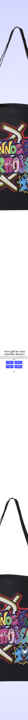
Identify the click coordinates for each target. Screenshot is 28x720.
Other (18, 366)
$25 (9, 366)
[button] (14, 358)
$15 (9, 362)
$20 (18, 362)
